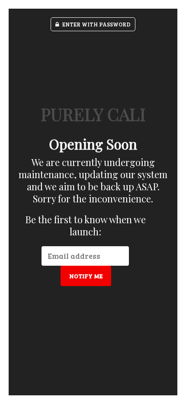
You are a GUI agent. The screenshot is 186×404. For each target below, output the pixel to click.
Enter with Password (96, 24)
